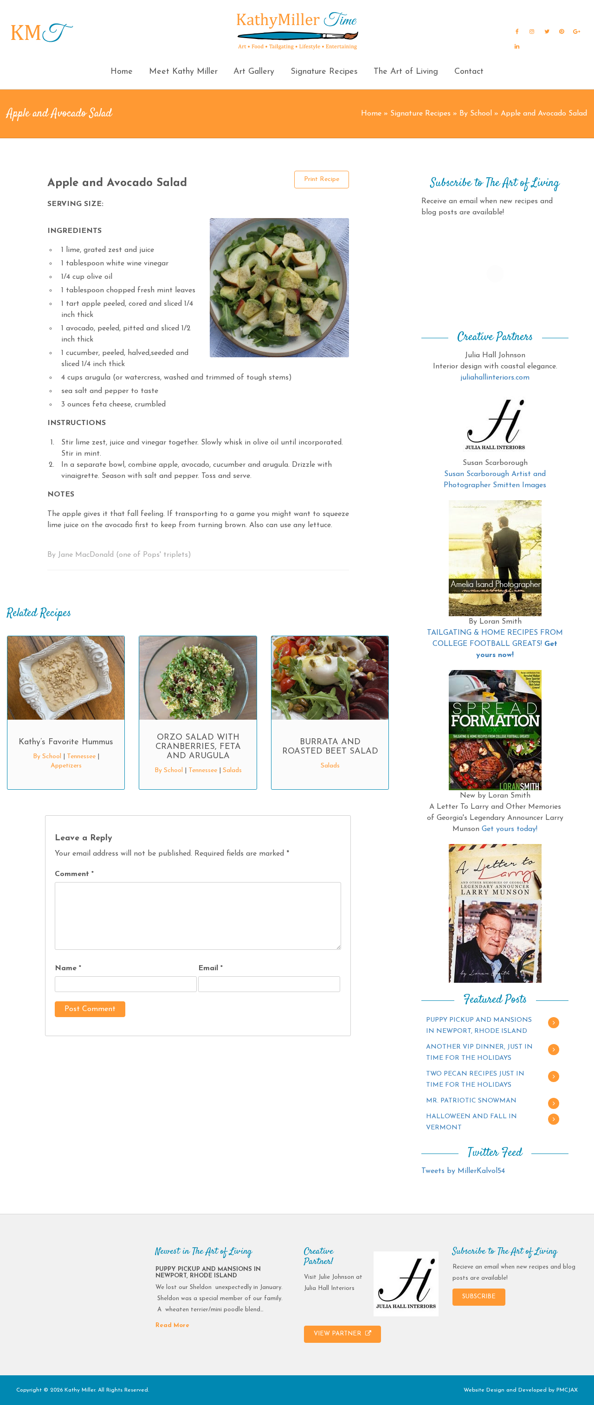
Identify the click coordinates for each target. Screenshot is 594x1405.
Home (121, 72)
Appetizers (66, 765)
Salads (232, 770)
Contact (469, 72)
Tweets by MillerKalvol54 (463, 1171)
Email (210, 968)
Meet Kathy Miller (183, 72)
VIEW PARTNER (338, 1334)
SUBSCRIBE (479, 1297)
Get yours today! (509, 829)
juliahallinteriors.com (494, 377)
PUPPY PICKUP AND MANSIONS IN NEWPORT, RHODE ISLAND (479, 1026)
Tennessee (81, 756)
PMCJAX (567, 1390)
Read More (172, 1325)
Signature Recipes (324, 72)
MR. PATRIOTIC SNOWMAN (471, 1100)
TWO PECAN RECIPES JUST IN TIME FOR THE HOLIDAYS (475, 1079)
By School (475, 113)
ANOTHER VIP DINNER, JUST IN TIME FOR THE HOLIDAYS (479, 1053)
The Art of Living (406, 72)
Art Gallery (253, 72)
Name (68, 968)
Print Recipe (321, 179)
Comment (74, 874)
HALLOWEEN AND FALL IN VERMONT (471, 1122)
